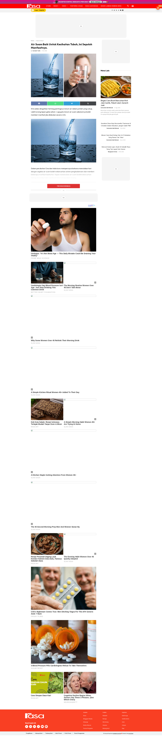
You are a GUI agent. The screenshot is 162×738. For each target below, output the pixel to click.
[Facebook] (112, 10)
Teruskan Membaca (63, 186)
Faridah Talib (36, 50)
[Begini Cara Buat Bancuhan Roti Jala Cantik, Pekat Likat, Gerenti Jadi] (116, 87)
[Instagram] (114, 10)
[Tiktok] (118, 10)
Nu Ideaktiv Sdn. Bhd (117, 733)
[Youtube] (121, 10)
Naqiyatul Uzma (112, 151)
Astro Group (130, 733)
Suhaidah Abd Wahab (107, 107)
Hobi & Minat (40, 40)
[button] (128, 6)
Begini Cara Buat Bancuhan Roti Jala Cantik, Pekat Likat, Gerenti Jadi (114, 102)
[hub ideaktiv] (132, 5)
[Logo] (33, 6)
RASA (32, 40)
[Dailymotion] (123, 10)
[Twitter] (116, 10)
